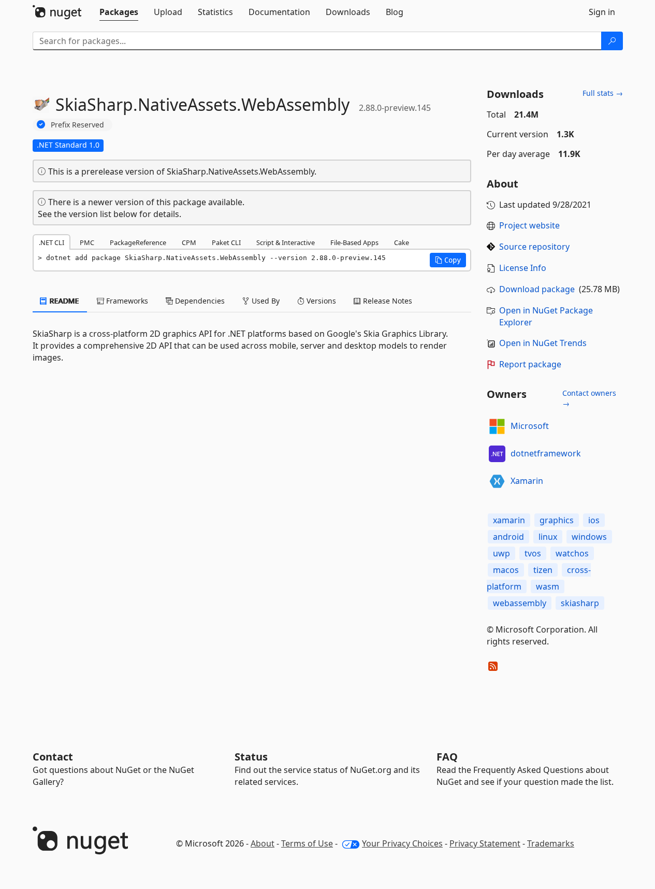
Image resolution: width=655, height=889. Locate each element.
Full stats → (603, 93)
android (508, 536)
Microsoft (530, 426)
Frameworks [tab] (126, 301)
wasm (547, 586)
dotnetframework (546, 453)
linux (547, 536)
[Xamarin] (497, 481)
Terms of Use (307, 843)
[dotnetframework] (497, 453)
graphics (557, 520)
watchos (572, 553)
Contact (53, 757)
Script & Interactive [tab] (285, 242)
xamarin (509, 520)
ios (594, 520)
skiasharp (580, 603)
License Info (522, 268)
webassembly (519, 603)
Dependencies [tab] (199, 301)
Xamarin (527, 480)
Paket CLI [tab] (226, 242)
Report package (530, 364)
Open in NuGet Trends (543, 343)
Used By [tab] (265, 301)
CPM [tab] (189, 242)
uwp (501, 553)
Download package (537, 289)
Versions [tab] (320, 301)
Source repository (534, 246)
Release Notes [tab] (386, 301)
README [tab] (63, 301)
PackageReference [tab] (138, 242)
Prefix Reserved (77, 125)
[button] (448, 260)
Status (251, 757)
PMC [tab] (87, 242)
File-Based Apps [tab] (354, 242)
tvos (533, 553)
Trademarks (550, 843)
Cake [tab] (401, 242)
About (262, 843)
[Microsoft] (497, 426)
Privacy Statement (484, 843)
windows (589, 536)
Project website (529, 225)
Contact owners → (589, 398)
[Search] (612, 41)
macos (506, 570)
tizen (542, 570)
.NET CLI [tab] (51, 242)
